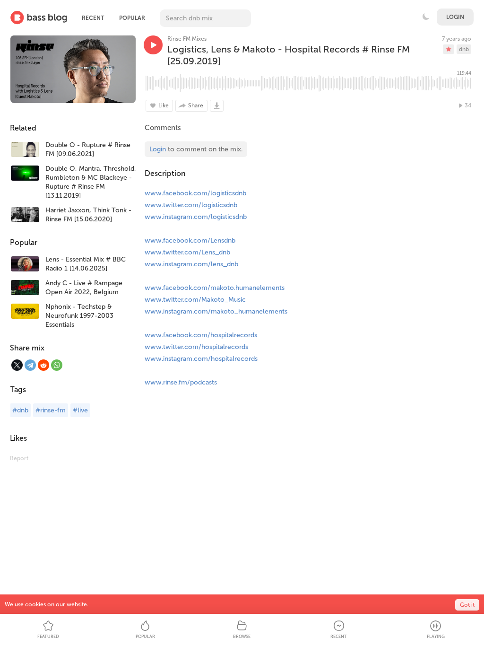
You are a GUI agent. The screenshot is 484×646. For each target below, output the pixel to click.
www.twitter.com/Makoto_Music (195, 300)
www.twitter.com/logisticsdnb (191, 205)
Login (455, 17)
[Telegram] (30, 365)
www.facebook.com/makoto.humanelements (215, 288)
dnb (464, 49)
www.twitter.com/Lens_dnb (187, 252)
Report (19, 458)
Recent (93, 18)
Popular (132, 18)
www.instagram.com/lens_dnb (191, 264)
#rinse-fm (50, 410)
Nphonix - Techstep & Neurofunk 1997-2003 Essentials (79, 316)
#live (80, 410)
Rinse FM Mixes (187, 38)
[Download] (217, 106)
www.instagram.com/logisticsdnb (196, 217)
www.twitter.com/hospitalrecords (196, 347)
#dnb (20, 410)
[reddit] (43, 365)
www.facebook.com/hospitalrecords (201, 335)
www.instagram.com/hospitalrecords (201, 359)
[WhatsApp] (56, 365)
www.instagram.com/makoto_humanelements (216, 311)
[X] (17, 365)
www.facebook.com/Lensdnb (190, 240)
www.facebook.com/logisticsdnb (195, 193)
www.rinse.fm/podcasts (181, 382)
